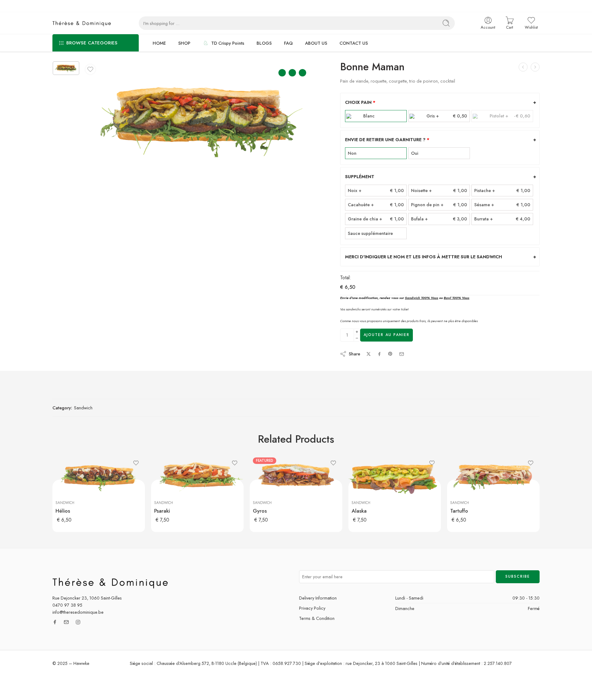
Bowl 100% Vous (456, 297)
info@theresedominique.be (78, 612)
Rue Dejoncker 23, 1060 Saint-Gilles (87, 598)
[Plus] (357, 332)
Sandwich (83, 407)
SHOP (184, 43)
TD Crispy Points (227, 43)
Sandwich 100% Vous (421, 297)
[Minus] (357, 338)
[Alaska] (394, 477)
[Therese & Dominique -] (83, 23)
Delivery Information (318, 598)
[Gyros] (296, 477)
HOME (159, 43)
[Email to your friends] (401, 354)
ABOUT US (316, 43)
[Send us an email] (66, 622)
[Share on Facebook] (379, 354)
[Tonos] (535, 67)
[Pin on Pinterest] (390, 353)
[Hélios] (98, 477)
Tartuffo (459, 510)
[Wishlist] (90, 69)
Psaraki (162, 510)
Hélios (63, 510)
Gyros (260, 510)
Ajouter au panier (386, 335)
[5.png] (66, 68)
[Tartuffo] (493, 477)
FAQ (288, 43)
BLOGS (264, 43)
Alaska (359, 510)
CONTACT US (353, 43)
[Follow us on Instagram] (78, 622)
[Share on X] (368, 354)
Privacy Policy (312, 608)
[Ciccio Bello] (523, 67)
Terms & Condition (317, 618)
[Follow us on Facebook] (54, 622)
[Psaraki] (197, 477)
